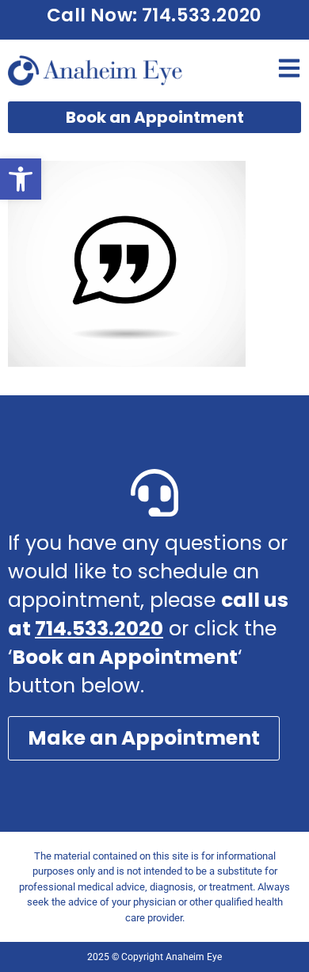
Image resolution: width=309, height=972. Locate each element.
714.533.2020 (99, 628)
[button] (20, 179)
